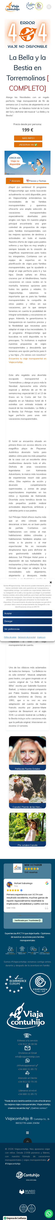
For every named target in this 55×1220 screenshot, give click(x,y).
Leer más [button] (11, 908)
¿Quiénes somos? (38, 1108)
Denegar (8, 621)
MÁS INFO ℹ (28, 138)
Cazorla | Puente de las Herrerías (28, 806)
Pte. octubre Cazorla (27, 845)
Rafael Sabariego (23, 883)
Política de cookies (10, 637)
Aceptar (8, 613)
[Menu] (49, 6)
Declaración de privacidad (27, 637)
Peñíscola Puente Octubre (27, 768)
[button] (50, 582)
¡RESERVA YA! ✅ (28, 144)
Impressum (41, 637)
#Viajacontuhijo (12, 1163)
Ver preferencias (12, 629)
